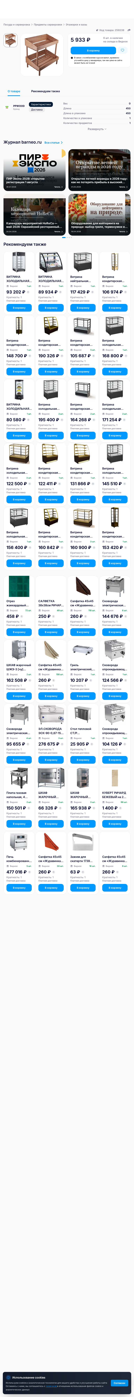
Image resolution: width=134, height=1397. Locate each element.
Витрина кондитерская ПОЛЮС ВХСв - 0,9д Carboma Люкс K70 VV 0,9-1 (51, 534)
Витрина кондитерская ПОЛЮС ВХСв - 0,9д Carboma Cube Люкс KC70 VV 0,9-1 (82, 534)
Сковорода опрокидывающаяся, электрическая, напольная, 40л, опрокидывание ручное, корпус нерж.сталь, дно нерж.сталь (114, 731)
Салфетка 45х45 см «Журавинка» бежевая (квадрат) (50, 667)
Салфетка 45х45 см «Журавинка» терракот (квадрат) (50, 859)
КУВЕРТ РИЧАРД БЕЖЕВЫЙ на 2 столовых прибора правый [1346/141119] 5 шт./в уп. (114, 795)
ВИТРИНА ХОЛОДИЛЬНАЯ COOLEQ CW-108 (18, 279)
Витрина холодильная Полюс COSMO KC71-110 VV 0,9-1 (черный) (114, 343)
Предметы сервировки (48, 24)
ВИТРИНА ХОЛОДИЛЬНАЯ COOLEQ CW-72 (17, 407)
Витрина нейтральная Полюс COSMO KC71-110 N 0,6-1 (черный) (81, 279)
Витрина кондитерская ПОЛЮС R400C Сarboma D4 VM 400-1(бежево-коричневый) (113, 279)
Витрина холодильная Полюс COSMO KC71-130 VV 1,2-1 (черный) (114, 407)
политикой (51, 1386)
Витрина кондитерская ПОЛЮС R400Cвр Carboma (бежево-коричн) (18, 343)
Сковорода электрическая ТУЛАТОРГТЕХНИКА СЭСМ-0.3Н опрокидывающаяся (19, 731)
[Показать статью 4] (71, 237)
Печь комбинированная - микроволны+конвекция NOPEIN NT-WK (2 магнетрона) (19, 859)
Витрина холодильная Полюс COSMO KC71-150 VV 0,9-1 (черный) (51, 407)
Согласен (119, 1382)
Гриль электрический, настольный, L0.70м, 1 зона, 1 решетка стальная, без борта (81, 667)
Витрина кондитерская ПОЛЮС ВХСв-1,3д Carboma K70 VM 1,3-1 (82, 471)
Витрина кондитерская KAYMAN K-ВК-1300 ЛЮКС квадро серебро (81, 407)
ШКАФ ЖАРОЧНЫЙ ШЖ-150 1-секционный (47, 795)
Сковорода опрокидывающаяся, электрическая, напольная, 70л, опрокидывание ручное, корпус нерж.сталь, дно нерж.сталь (114, 667)
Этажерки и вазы (76, 24)
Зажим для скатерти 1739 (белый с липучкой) (80, 859)
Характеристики (41, 104)
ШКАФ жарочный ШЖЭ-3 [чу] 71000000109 (18, 667)
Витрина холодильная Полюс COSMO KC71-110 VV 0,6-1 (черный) (18, 534)
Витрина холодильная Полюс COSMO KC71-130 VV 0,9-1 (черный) (115, 471)
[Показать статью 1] (64, 237)
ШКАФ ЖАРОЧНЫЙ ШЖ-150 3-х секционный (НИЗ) (79, 795)
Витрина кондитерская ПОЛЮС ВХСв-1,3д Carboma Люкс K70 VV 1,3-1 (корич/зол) (48, 343)
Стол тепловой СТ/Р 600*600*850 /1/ (82, 731)
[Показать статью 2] (67, 237)
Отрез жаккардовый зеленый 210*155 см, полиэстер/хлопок (18, 603)
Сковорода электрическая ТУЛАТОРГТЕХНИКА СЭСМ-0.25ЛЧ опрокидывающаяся (114, 603)
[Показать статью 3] (69, 237)
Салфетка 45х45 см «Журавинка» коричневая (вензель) (82, 603)
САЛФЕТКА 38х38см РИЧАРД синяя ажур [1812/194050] (51, 603)
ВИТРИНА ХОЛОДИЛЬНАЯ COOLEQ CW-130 (50, 279)
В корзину (93, 50)
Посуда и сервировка (16, 24)
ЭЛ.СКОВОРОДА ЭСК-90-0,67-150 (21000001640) (50, 731)
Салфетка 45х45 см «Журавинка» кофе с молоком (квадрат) (114, 859)
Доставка (37, 109)
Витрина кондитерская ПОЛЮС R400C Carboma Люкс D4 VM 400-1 (115, 534)
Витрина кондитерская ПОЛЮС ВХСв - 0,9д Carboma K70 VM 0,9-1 (51, 471)
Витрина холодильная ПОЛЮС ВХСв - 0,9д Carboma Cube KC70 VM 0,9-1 (17, 471)
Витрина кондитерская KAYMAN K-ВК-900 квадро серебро (81, 343)
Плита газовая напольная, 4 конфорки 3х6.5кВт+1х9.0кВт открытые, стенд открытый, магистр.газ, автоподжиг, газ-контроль (19, 795)
